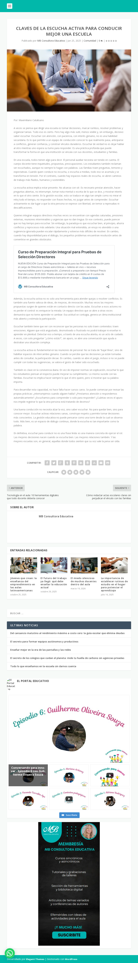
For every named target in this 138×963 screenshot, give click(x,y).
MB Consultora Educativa (51, 40)
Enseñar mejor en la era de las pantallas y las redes (40, 649)
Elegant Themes (35, 959)
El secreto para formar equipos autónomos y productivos (44, 641)
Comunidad (90, 40)
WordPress (71, 959)
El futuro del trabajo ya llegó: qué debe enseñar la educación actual (54, 583)
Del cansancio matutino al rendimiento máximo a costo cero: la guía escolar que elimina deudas (67, 633)
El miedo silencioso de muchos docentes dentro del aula (83, 581)
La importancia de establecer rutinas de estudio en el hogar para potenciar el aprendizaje (114, 584)
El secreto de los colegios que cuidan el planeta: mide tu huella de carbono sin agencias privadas (67, 658)
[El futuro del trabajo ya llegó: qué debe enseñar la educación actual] (54, 565)
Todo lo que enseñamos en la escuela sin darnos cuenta (43, 666)
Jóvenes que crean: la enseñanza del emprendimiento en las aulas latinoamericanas (23, 584)
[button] (10, 953)
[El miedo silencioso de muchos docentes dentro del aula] (84, 565)
